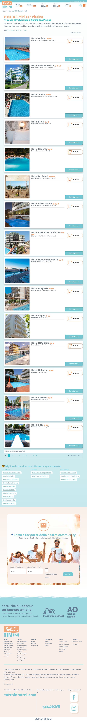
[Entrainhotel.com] (20, 695)
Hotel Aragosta (40, 288)
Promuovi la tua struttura (77, 1)
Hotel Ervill (38, 122)
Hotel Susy (37, 425)
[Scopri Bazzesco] (51, 707)
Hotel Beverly (39, 149)
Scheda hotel (74, 59)
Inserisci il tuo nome (16, 567)
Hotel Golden (39, 38)
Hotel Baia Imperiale (43, 66)
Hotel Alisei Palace (42, 204)
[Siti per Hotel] (43, 719)
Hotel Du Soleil (40, 176)
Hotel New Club (40, 343)
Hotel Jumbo (38, 94)
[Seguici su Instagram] (74, 709)
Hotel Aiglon (38, 316)
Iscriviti (68, 574)
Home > (5, 11)
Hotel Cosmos (39, 398)
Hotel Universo (40, 370)
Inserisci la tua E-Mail (33, 567)
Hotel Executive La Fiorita (46, 232)
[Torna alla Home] (6, 4)
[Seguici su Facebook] (74, 698)
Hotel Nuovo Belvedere (44, 260)
